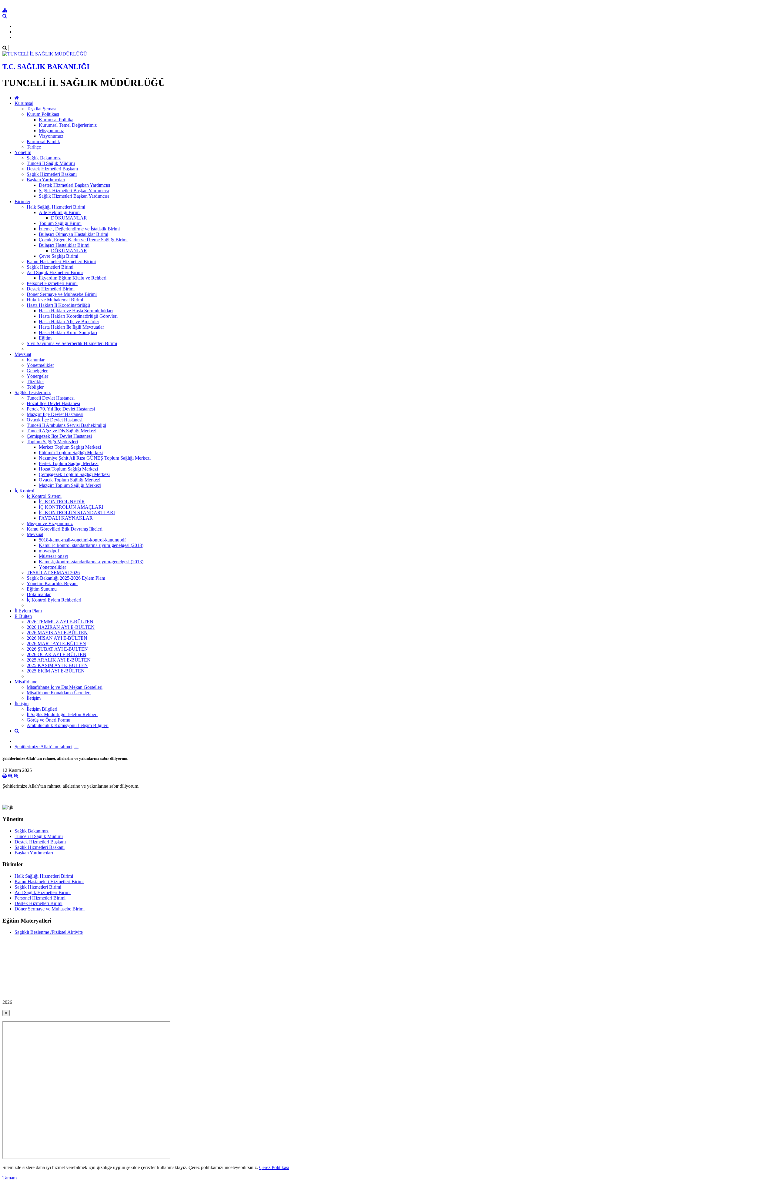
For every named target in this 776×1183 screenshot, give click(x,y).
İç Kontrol (24, 490)
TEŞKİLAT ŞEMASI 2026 (53, 572)
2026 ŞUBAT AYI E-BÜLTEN (57, 649)
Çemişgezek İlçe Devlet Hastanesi (59, 436)
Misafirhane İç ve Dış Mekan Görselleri (64, 687)
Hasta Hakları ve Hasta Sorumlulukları (76, 310)
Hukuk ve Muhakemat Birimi (55, 299)
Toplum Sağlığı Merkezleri (52, 441)
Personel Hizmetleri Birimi (52, 283)
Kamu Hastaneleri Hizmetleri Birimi (61, 261)
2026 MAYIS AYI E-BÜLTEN (57, 632)
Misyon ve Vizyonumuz (50, 523)
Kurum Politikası (43, 114)
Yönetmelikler (40, 365)
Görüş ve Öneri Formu (48, 719)
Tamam (9, 1177)
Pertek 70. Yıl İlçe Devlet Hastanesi (61, 408)
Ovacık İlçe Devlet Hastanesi (54, 419)
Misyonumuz (51, 130)
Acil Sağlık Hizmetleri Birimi (55, 272)
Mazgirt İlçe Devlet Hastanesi (55, 414)
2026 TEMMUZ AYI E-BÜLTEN (60, 621)
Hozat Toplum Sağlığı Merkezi (68, 468)
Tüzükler (35, 381)
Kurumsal (24, 103)
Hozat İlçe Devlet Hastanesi (53, 403)
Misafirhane (26, 681)
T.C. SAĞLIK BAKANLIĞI (45, 67)
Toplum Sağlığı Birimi (60, 223)
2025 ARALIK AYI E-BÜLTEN (59, 659)
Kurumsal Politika (56, 119)
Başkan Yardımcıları (46, 179)
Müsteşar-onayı (53, 556)
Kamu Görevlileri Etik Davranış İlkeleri (64, 528)
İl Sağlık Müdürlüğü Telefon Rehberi (62, 714)
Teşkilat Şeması (41, 108)
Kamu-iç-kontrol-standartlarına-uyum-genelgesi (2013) (91, 561)
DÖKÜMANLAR (69, 217)
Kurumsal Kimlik (43, 141)
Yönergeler (37, 376)
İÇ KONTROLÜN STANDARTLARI (77, 512)
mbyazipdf (49, 550)
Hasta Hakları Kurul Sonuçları (68, 332)
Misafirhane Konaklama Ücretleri (59, 692)
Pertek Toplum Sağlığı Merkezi (69, 463)
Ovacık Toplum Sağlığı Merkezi (69, 479)
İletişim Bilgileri (42, 709)
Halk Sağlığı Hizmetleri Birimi (56, 206)
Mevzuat (23, 354)
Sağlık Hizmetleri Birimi (50, 267)
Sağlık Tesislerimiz (33, 392)
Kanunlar (36, 359)
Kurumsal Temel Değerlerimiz (68, 125)
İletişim (34, 698)
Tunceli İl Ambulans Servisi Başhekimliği (66, 425)
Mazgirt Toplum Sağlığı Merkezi (70, 485)
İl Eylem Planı (28, 610)
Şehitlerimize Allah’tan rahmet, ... (47, 746)
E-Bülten (23, 616)
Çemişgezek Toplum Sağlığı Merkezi (74, 474)
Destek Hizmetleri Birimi (51, 288)
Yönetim (23, 152)
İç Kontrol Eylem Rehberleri (54, 599)
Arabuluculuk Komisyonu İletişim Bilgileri (68, 725)
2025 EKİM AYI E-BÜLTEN (56, 670)
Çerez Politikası (274, 1167)
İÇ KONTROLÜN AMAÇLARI (71, 507)
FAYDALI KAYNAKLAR (66, 518)
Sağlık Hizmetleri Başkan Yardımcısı (74, 190)
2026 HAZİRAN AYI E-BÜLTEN (61, 627)
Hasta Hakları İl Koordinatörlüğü (58, 305)
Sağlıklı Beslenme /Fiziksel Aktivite (49, 932)
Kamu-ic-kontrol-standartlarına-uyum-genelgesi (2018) (91, 545)
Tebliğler (35, 387)
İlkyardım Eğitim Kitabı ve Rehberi (72, 277)
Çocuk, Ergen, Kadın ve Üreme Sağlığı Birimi (83, 239)
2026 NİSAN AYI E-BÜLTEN (57, 638)
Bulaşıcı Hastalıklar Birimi (64, 245)
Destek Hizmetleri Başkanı (52, 168)
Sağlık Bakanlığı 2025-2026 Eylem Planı (66, 578)
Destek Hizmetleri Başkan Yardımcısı (74, 185)
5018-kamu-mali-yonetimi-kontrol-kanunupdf (82, 539)
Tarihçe (34, 146)
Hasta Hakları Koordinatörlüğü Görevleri (78, 316)
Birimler (22, 201)
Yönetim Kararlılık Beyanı (52, 583)
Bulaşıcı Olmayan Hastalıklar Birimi (73, 234)
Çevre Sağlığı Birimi (58, 256)
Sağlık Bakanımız (44, 157)
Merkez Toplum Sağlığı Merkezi (70, 447)
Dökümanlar (39, 594)
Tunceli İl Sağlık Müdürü (51, 163)
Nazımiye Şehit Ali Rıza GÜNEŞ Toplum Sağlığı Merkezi (95, 458)
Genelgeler (37, 370)
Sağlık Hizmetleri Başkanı (52, 174)
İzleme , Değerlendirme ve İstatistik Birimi (79, 228)
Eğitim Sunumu (42, 589)
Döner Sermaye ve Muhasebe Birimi (62, 294)
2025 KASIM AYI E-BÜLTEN (57, 665)
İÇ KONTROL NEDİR (62, 501)
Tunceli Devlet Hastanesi (51, 397)
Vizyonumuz (51, 136)
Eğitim (45, 337)
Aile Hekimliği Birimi (60, 212)
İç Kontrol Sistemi (44, 496)
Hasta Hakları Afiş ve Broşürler (69, 321)
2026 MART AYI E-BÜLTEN (56, 643)
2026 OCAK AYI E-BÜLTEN (56, 654)
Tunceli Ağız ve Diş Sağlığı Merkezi (61, 430)
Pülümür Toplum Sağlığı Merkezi (71, 452)
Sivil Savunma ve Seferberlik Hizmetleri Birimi (72, 343)
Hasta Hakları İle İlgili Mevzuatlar (71, 327)
